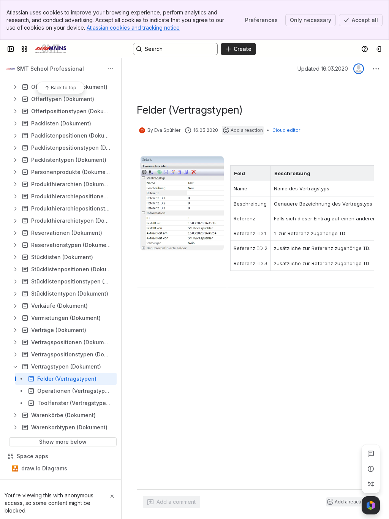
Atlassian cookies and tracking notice (133, 27)
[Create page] (371, 484)
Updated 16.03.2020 (322, 68)
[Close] (112, 496)
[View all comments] (371, 454)
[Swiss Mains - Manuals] (50, 49)
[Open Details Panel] (371, 469)
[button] (263, 173)
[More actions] (110, 68)
